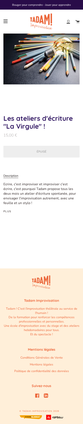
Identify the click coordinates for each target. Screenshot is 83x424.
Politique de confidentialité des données (41, 371)
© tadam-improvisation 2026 (39, 411)
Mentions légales (41, 364)
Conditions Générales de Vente (41, 357)
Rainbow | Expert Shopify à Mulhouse (55, 417)
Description (10, 176)
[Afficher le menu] (5, 21)
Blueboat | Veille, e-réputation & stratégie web (30, 417)
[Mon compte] (68, 21)
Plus (7, 211)
